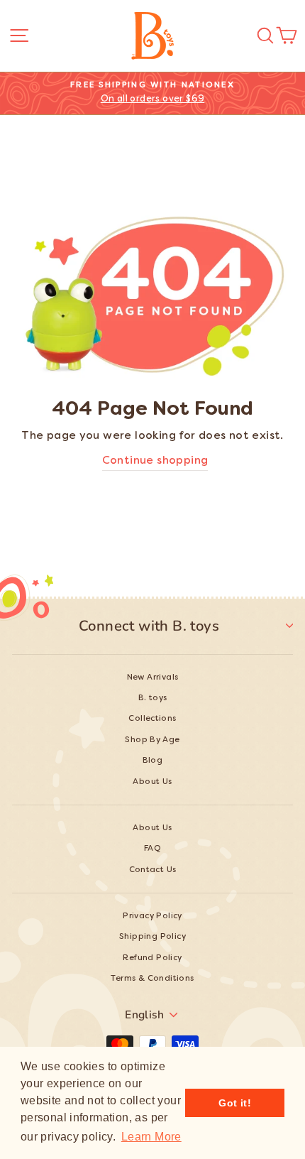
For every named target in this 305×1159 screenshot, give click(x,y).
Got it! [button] (234, 1103)
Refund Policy (152, 958)
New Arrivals (153, 678)
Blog (153, 761)
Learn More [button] (151, 1137)
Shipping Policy (152, 937)
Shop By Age (152, 740)
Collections (152, 719)
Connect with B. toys (149, 626)
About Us (152, 782)
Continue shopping (155, 461)
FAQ (152, 849)
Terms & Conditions (152, 979)
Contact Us (153, 870)
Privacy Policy (152, 916)
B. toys (152, 698)
